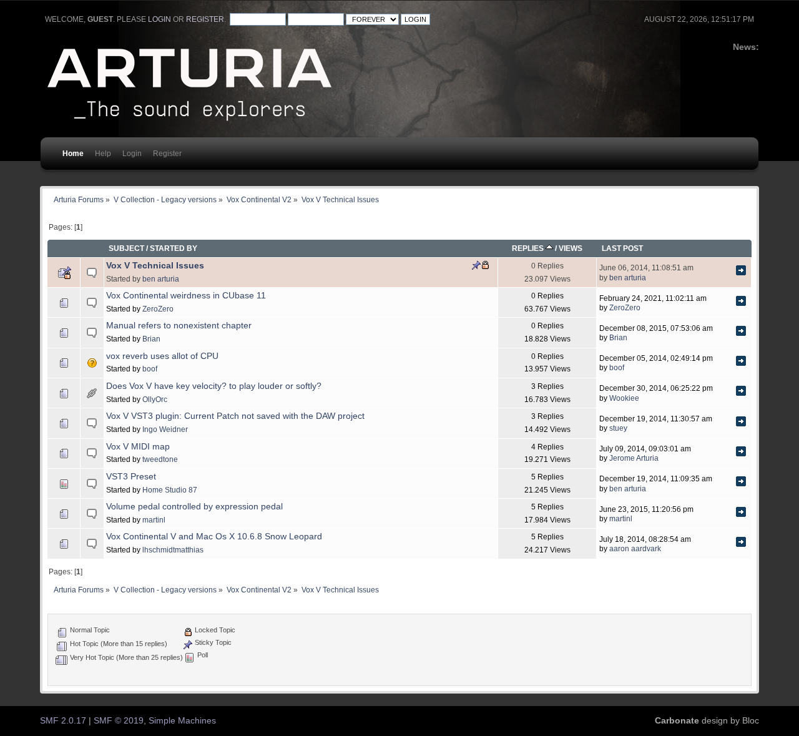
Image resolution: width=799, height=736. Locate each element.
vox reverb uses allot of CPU (162, 356)
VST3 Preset (131, 476)
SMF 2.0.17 (63, 720)
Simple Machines (182, 720)
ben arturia (160, 279)
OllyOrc (154, 399)
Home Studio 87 (169, 490)
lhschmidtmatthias (172, 550)
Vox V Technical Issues (155, 265)
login (159, 19)
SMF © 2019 (119, 720)
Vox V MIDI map (138, 446)
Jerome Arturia (634, 458)
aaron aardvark (635, 548)
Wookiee (624, 398)
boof (149, 369)
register (205, 19)
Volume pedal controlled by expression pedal (194, 506)
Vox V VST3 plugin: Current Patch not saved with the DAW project (235, 416)
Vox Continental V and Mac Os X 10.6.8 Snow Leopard (214, 536)
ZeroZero (158, 309)
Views (570, 248)
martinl (153, 520)
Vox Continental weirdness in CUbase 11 (186, 295)
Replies (529, 248)
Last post (622, 248)
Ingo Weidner (165, 429)
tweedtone (160, 459)
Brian (151, 339)
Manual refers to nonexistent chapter (179, 325)
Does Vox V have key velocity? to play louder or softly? (213, 386)
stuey (618, 428)
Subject (126, 248)
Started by (173, 248)
